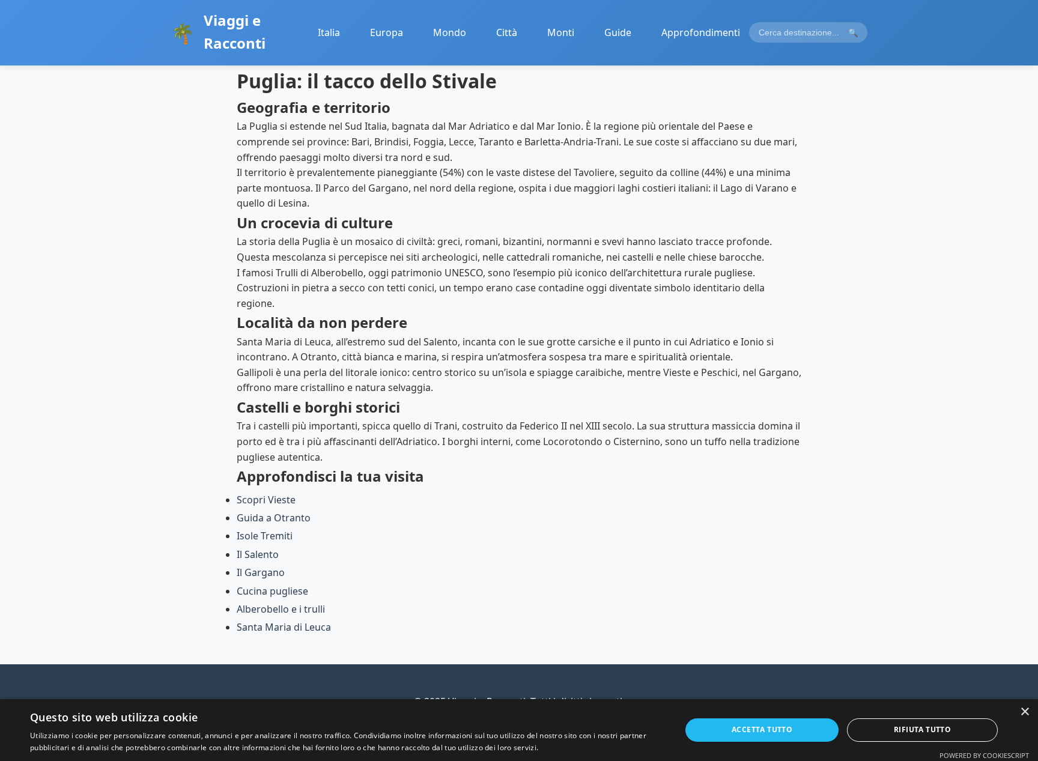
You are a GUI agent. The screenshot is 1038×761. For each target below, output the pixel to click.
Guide (617, 32)
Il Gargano (261, 572)
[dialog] (519, 730)
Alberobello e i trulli (281, 609)
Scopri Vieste (266, 499)
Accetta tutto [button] (762, 729)
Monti (560, 32)
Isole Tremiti (265, 535)
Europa (386, 32)
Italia (329, 32)
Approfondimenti (700, 32)
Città (506, 32)
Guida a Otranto (274, 517)
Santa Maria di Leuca (284, 627)
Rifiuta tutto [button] (922, 729)
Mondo (449, 32)
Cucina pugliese (272, 591)
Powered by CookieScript (984, 755)
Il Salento (258, 554)
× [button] (1024, 712)
